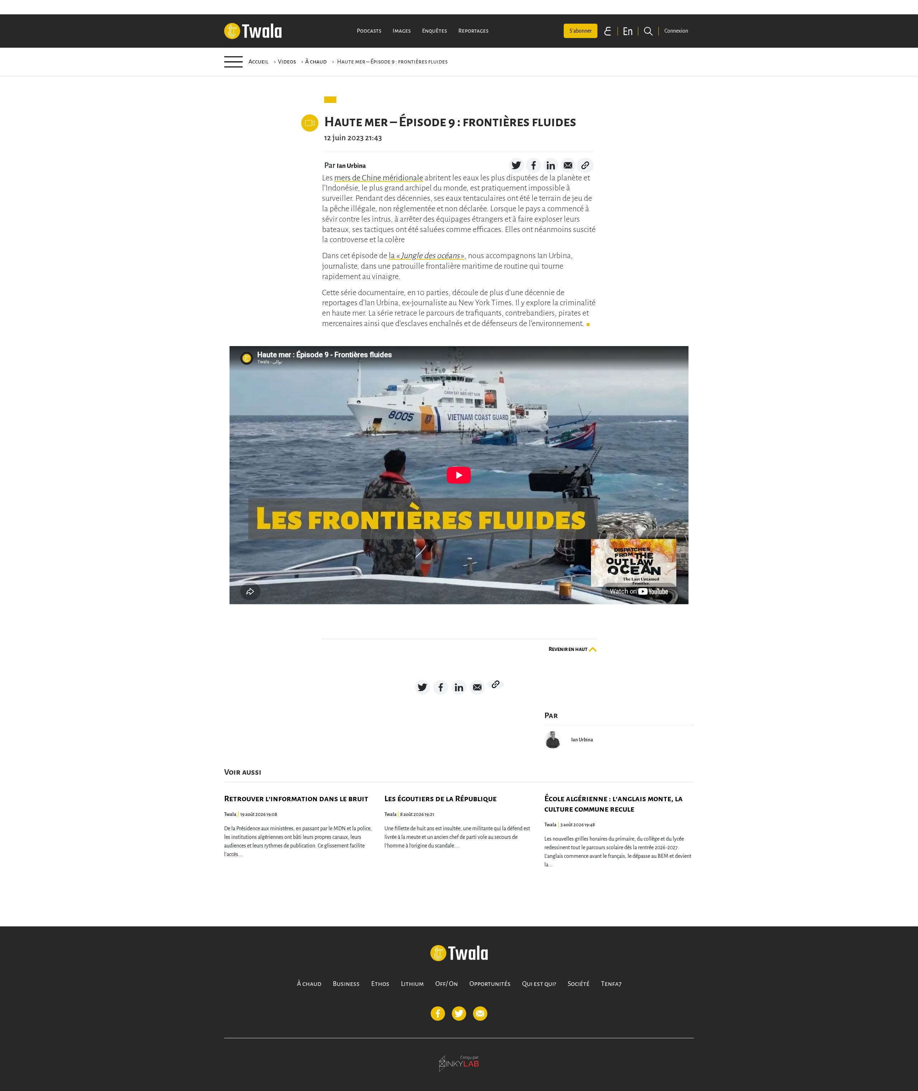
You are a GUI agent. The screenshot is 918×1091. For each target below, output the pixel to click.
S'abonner (580, 31)
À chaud (316, 61)
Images (402, 31)
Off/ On (446, 983)
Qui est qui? (539, 983)
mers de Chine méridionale (378, 178)
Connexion (676, 31)
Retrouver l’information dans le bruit (296, 798)
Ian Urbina (351, 165)
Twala (230, 814)
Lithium (412, 983)
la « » (426, 255)
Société (579, 983)
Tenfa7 (611, 983)
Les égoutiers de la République (440, 798)
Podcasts (369, 31)
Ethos (380, 983)
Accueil (259, 61)
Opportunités (490, 983)
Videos (287, 61)
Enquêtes (434, 31)
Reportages (473, 31)
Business (346, 983)
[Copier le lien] (585, 165)
